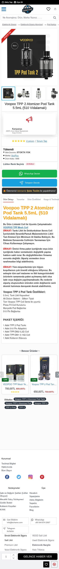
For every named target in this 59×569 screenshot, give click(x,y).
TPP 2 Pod (10, 407)
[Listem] (48, 9)
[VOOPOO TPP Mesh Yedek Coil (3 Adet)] (15, 368)
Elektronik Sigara (9, 24)
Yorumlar (20, 199)
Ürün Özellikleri (34, 199)
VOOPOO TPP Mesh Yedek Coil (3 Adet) (15, 384)
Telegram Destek (32, 183)
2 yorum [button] (30, 140)
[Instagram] (30, 477)
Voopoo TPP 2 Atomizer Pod (18, 403)
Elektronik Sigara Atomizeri (32, 24)
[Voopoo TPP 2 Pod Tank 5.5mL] (44, 368)
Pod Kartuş (51, 24)
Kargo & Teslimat (51, 199)
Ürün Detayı (8, 199)
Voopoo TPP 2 (41, 403)
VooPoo (15, 155)
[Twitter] (18, 477)
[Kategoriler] (4, 9)
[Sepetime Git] (55, 9)
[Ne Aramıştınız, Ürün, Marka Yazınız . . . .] (54, 17)
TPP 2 (22, 407)
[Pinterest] (42, 477)
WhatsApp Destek (32, 174)
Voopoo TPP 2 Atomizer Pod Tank (30, 399)
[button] (3, 93)
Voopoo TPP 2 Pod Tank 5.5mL (44, 384)
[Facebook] (7, 477)
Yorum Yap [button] (42, 140)
